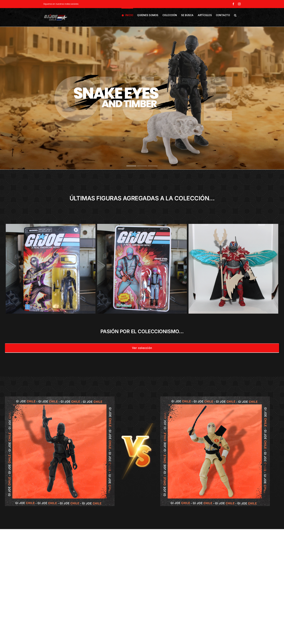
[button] (235, 15)
